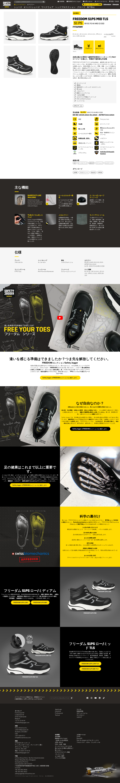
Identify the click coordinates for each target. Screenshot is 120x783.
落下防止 (91, 7)
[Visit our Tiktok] (103, 698)
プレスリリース (59, 754)
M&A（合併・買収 (60, 744)
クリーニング (99, 163)
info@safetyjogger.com (22, 722)
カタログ (79, 717)
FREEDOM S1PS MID (40, 602)
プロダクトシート (84, 172)
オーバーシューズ (32, 7)
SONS (78, 736)
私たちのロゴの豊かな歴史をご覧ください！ (64, 749)
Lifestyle (115, 4)
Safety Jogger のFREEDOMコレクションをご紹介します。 (60, 377)
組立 (75, 163)
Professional (59, 713)
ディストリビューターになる (63, 746)
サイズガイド (80, 715)
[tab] (94, 160)
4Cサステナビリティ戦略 (62, 752)
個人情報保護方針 (49, 776)
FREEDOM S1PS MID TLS (90, 669)
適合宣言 (93, 172)
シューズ (18, 7)
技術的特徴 (80, 711)
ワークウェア (47, 7)
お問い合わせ (88, 1)
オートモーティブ (82, 163)
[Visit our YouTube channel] (95, 698)
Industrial (58, 711)
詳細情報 (61, 1)
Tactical (57, 715)
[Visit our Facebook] (87, 698)
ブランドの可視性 (60, 758)
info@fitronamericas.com (23, 737)
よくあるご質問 (59, 756)
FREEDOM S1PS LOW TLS (90, 663)
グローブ (81, 7)
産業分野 (76, 160)
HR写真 (100, 172)
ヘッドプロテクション (65, 7)
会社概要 (57, 736)
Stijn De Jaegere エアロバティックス (88, 740)
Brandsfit (79, 738)
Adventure (107, 4)
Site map (41, 776)
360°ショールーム (101, 1)
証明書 (75, 172)
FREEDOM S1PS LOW (20, 602)
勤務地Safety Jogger (74, 1)
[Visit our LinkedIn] (99, 698)
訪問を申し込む (78, 106)
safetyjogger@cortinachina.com (25, 773)
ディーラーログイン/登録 (92, 4)
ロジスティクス (109, 163)
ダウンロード (78, 169)
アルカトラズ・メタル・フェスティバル (88, 742)
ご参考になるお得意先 (61, 740)
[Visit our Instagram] (91, 698)
